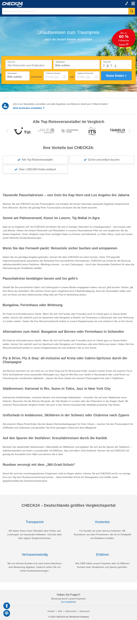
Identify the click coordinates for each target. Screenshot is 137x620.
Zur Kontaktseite (68, 602)
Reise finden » (116, 75)
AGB (60, 611)
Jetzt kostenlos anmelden (28, 108)
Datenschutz (70, 611)
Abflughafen (60, 62)
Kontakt (51, 611)
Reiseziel (11, 62)
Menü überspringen (72, 6)
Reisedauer (12, 73)
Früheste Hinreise (53, 73)
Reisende (107, 62)
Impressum (85, 611)
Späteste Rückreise (85, 73)
